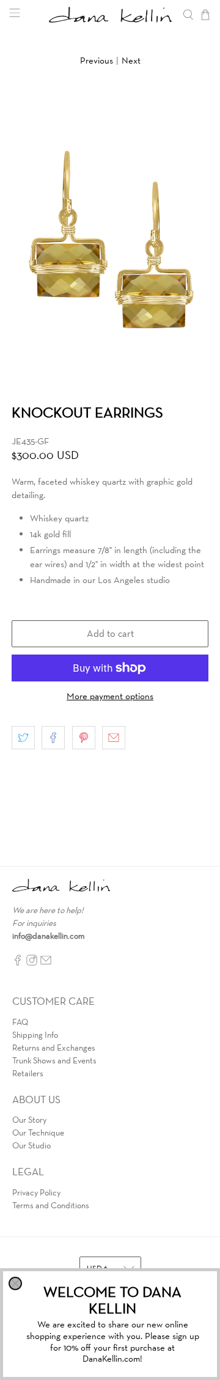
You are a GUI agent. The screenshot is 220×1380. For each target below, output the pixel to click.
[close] (15, 1283)
